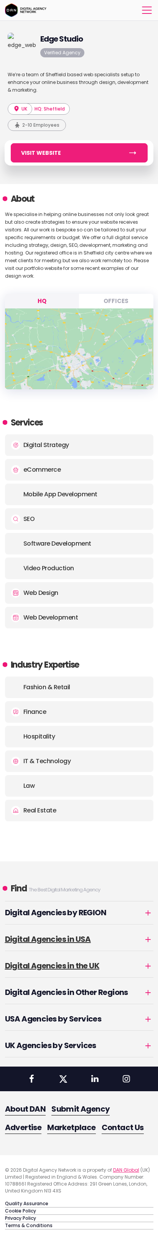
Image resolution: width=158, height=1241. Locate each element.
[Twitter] (63, 1079)
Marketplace (71, 1127)
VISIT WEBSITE (41, 153)
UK (23, 109)
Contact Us (123, 1127)
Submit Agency (80, 1109)
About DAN (25, 1109)
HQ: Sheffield (50, 109)
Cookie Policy (20, 1211)
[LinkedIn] (94, 1079)
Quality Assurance (26, 1203)
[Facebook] (31, 1079)
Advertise (23, 1127)
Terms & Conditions (29, 1225)
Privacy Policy (20, 1218)
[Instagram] (126, 1079)
